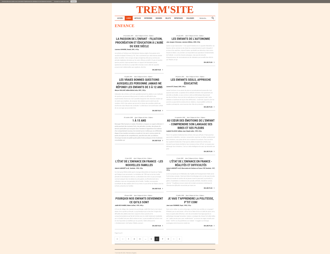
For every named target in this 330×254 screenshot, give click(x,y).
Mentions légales (131, 253)
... (145, 239)
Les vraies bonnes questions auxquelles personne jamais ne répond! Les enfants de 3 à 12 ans (139, 83)
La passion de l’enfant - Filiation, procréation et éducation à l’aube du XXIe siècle (139, 42)
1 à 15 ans (139, 120)
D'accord (74, 1)
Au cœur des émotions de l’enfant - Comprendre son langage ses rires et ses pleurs (191, 124)
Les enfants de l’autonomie (191, 39)
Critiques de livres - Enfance (146, 35)
